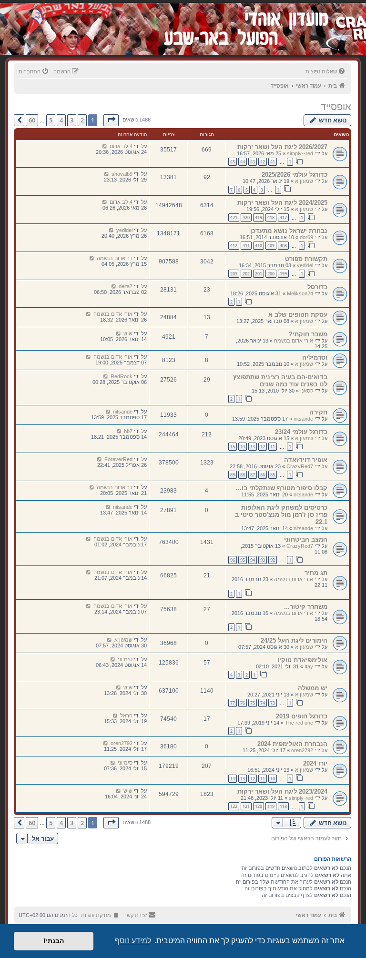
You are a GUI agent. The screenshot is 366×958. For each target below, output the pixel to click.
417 (283, 217)
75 (252, 703)
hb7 (128, 431)
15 (232, 447)
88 (242, 475)
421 (233, 217)
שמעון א (304, 181)
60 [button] (32, 120)
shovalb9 (122, 174)
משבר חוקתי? (308, 334)
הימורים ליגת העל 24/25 (294, 640)
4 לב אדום (121, 146)
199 (283, 274)
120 (258, 806)
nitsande (303, 419)
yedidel (124, 230)
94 (252, 560)
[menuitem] (325, 71)
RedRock (121, 376)
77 (232, 703)
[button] (111, 120)
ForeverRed (118, 459)
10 (272, 779)
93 (262, 560)
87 (252, 475)
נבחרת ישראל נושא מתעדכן (288, 230)
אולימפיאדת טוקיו (302, 660)
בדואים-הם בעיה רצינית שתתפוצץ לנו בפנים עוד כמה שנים (280, 380)
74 (262, 703)
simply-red (301, 798)
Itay (309, 666)
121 (246, 806)
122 (233, 806)
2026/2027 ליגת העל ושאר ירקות (282, 147)
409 (270, 245)
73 (272, 703)
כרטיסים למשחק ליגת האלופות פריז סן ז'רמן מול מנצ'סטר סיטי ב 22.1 (281, 514)
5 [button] (50, 120)
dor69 (306, 237)
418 (270, 217)
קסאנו (306, 390)
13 (252, 447)
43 (252, 162)
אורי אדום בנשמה (112, 314)
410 (258, 245)
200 (270, 274)
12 (262, 447)
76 (242, 703)
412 (233, 245)
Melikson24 (300, 293)
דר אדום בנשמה (114, 258)
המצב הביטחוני (305, 539)
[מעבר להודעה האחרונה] (104, 146)
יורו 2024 (315, 763)
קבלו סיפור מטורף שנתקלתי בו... (281, 488)
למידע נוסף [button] (133, 941)
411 (246, 245)
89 (232, 475)
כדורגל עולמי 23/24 (301, 431)
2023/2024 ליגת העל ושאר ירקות (282, 791)
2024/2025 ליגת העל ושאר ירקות (282, 202)
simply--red (300, 153)
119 (270, 806)
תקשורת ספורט (306, 258)
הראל (126, 715)
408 (283, 245)
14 (242, 447)
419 (258, 217)
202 (246, 274)
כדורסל (317, 287)
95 (242, 560)
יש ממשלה (312, 688)
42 (262, 162)
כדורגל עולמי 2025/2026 (294, 174)
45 (232, 162)
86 (262, 475)
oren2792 (302, 750)
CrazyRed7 (299, 466)
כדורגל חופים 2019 (301, 716)
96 (232, 560)
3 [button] (71, 120)
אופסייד (336, 106)
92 (272, 560)
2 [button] (82, 120)
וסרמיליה (314, 357)
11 (272, 447)
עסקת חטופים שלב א (297, 314)
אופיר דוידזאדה (305, 460)
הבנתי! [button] (53, 941)
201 (258, 274)
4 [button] (61, 120)
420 (246, 217)
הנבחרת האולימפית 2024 (292, 743)
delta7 (125, 286)
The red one (299, 723)
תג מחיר (316, 572)
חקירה (318, 412)
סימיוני (125, 659)
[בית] (300, 19)
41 (272, 162)
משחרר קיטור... (305, 606)
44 (242, 162)
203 (233, 274)
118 (283, 806)
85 (272, 475)
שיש (127, 333)
